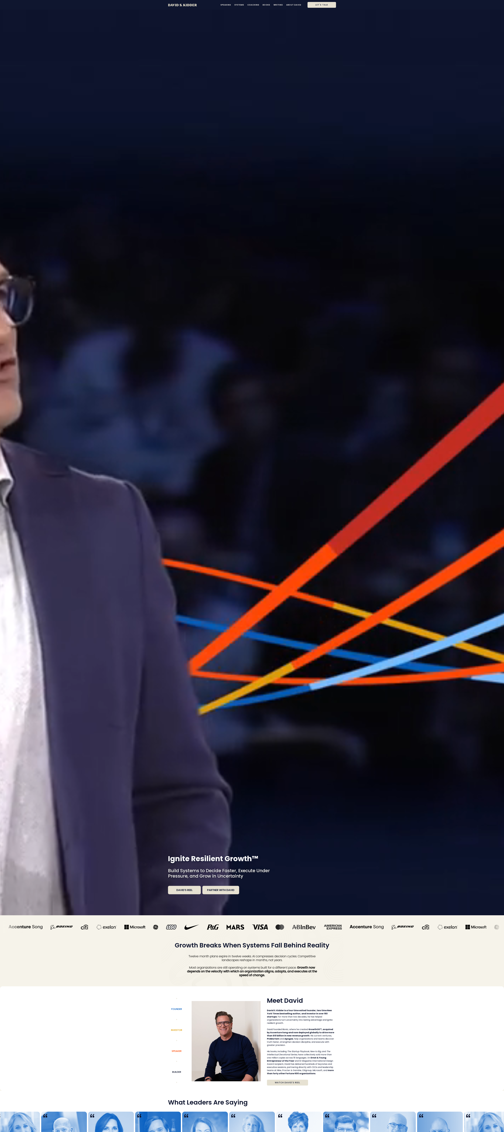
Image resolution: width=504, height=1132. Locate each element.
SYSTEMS (239, 5)
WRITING (278, 5)
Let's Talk (321, 4)
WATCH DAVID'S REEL (287, 1082)
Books (266, 5)
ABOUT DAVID (293, 5)
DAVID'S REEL (184, 890)
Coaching (253, 5)
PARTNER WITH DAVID (220, 890)
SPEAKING (225, 5)
